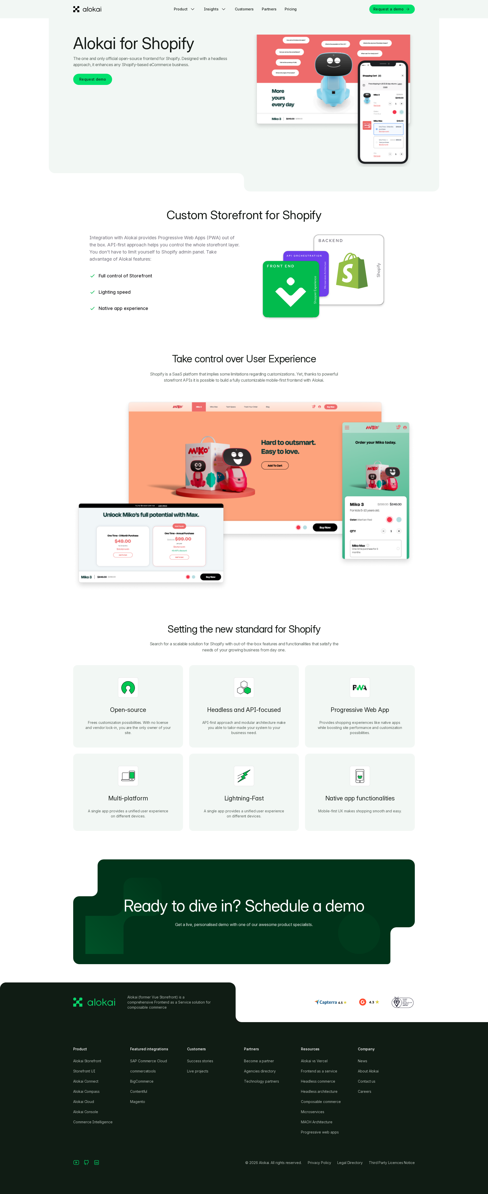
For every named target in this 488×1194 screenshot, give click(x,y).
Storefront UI (84, 1071)
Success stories (200, 1061)
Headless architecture (319, 1091)
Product (180, 9)
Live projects (197, 1071)
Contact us (366, 1081)
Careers (364, 1091)
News (362, 1061)
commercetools (143, 1071)
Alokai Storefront (87, 1061)
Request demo (92, 79)
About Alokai (368, 1071)
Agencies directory (260, 1071)
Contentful (138, 1091)
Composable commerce (321, 1101)
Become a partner (259, 1061)
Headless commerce (318, 1081)
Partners (269, 9)
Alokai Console (85, 1112)
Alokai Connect (85, 1081)
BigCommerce (142, 1081)
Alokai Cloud (83, 1101)
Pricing (291, 9)
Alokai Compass (86, 1091)
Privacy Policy (319, 1162)
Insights (211, 9)
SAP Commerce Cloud (148, 1061)
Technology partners (261, 1081)
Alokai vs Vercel (314, 1061)
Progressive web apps (320, 1132)
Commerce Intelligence (93, 1122)
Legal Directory (350, 1162)
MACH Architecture (316, 1122)
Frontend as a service (319, 1071)
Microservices (312, 1112)
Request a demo (388, 9)
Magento (137, 1101)
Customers (244, 9)
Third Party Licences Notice (392, 1162)
